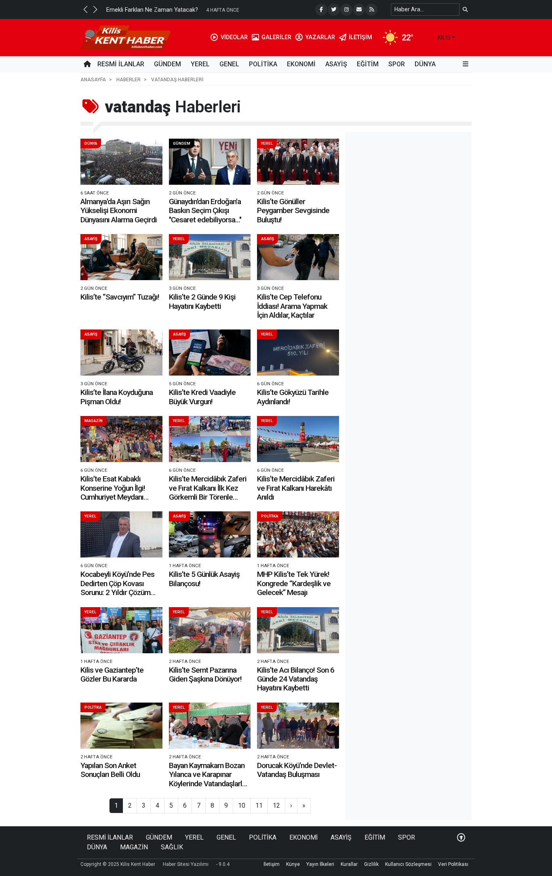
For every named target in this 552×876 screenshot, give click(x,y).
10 (241, 805)
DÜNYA (425, 64)
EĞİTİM (368, 64)
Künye (293, 864)
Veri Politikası (453, 864)
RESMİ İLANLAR (120, 64)
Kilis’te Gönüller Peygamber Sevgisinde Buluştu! (293, 210)
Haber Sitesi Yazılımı (186, 864)
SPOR (396, 64)
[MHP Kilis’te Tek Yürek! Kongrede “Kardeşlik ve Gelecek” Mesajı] (298, 534)
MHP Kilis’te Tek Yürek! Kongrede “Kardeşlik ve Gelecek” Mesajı (294, 583)
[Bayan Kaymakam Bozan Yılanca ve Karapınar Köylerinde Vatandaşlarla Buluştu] (210, 726)
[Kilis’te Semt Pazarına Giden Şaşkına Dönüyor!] (210, 630)
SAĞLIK (172, 847)
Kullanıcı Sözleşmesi (408, 864)
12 (276, 805)
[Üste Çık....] (461, 837)
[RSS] (371, 10)
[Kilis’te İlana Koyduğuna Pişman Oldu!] (121, 352)
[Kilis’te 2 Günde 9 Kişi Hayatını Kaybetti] (210, 257)
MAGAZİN (93, 420)
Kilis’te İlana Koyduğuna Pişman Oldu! (116, 397)
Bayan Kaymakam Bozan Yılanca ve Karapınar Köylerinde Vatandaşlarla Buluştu (207, 779)
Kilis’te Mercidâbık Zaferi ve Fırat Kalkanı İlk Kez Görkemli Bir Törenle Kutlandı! (208, 492)
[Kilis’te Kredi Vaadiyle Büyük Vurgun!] (210, 352)
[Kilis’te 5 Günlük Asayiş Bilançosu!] (210, 534)
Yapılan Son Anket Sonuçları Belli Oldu (110, 770)
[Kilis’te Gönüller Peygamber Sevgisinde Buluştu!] (298, 162)
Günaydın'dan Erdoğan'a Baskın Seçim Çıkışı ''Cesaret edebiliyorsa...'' (205, 210)
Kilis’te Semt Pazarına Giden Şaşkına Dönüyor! (205, 674)
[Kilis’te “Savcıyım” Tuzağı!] (121, 257)
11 (259, 805)
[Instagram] (346, 10)
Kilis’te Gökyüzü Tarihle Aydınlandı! (293, 397)
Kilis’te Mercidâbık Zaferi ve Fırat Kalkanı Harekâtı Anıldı (296, 488)
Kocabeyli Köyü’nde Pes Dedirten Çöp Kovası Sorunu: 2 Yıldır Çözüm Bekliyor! (117, 588)
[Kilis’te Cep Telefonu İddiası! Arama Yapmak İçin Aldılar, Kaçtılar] (298, 257)
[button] (85, 9)
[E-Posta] (359, 10)
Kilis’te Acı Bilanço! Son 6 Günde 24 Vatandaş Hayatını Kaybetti (295, 679)
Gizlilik (371, 864)
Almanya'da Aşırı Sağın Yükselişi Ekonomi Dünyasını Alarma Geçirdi (118, 210)
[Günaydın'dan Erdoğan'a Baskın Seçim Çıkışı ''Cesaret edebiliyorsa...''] (210, 162)
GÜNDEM (167, 64)
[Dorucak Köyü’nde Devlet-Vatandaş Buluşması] (298, 726)
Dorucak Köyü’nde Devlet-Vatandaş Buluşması (297, 770)
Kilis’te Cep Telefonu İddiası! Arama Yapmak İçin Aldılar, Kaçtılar (292, 306)
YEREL (200, 64)
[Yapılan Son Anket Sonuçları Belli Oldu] (121, 726)
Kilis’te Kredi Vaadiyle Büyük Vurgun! (202, 397)
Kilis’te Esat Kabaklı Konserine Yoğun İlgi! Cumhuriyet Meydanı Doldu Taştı (112, 492)
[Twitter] (334, 10)
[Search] (465, 9)
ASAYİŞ (336, 64)
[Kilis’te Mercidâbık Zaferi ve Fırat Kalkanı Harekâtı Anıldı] (298, 439)
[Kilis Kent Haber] (125, 37)
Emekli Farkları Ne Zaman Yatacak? (152, 9)
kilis (444, 37)
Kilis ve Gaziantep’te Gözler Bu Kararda (111, 674)
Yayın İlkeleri (320, 864)
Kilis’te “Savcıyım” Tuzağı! (119, 297)
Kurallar (349, 864)
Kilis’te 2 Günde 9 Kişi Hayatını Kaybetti (202, 301)
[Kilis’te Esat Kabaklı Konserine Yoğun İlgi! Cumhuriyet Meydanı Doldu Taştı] (121, 439)
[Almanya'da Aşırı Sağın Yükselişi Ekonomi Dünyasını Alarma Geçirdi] (121, 162)
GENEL (229, 64)
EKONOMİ (301, 64)
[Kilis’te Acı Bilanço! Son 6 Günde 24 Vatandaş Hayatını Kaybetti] (298, 630)
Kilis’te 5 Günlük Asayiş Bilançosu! (204, 579)
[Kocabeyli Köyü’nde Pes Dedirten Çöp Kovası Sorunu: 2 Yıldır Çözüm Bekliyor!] (121, 534)
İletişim (271, 864)
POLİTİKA (263, 64)
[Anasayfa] (87, 64)
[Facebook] (321, 10)
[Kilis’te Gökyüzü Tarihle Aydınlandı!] (298, 352)
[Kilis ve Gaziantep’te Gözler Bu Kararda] (121, 630)
